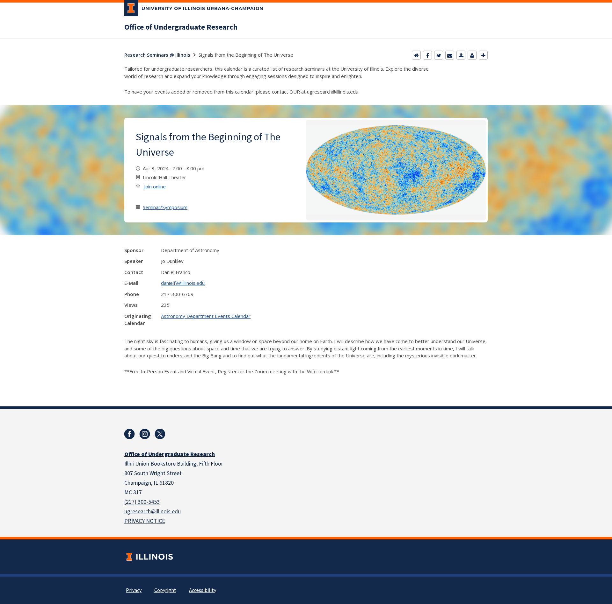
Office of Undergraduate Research (180, 27)
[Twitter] (438, 55)
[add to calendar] (460, 55)
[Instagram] (145, 434)
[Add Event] (483, 55)
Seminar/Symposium (165, 207)
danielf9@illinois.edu (183, 283)
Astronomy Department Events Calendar (206, 316)
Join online (154, 186)
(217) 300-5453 (142, 502)
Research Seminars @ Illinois (157, 55)
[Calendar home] (416, 55)
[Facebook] (427, 55)
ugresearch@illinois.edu (152, 512)
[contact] (472, 55)
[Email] (449, 55)
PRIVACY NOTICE (144, 521)
